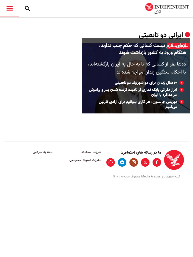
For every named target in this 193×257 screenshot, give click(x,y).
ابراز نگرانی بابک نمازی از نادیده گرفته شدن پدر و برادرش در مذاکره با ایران (133, 92)
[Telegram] (122, 162)
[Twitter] (145, 162)
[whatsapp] (110, 162)
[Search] (27, 8)
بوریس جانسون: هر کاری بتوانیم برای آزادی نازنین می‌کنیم (138, 104)
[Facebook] (157, 162)
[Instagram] (133, 162)
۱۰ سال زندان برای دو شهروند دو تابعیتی (146, 82)
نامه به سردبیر (43, 152)
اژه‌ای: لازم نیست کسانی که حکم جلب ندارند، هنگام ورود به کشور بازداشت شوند (142, 49)
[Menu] (9, 8)
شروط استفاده (91, 152)
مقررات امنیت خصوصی (85, 160)
